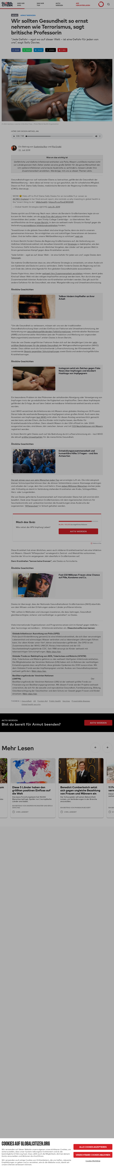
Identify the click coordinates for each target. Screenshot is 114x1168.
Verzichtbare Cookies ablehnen (93, 1154)
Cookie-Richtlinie (93, 1161)
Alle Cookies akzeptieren (93, 1146)
